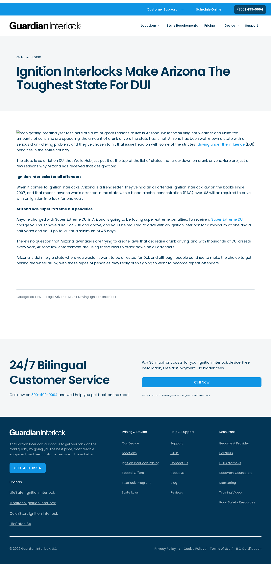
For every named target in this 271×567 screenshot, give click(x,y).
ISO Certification (248, 548)
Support (176, 443)
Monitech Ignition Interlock (33, 502)
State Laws (130, 492)
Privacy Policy (165, 548)
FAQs (174, 453)
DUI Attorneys (230, 463)
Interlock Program (136, 482)
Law (38, 297)
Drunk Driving (78, 297)
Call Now (201, 382)
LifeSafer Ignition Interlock (32, 492)
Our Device (130, 443)
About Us (177, 472)
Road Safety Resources (237, 502)
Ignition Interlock (103, 297)
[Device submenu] (238, 26)
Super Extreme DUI (227, 219)
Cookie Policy (194, 548)
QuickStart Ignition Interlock (34, 513)
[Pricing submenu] (217, 26)
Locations (129, 453)
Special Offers (133, 472)
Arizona (60, 297)
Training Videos (231, 492)
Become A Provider (234, 443)
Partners (226, 453)
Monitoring (227, 482)
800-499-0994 (44, 394)
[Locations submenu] (159, 26)
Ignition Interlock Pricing (140, 463)
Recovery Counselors (235, 472)
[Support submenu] (260, 26)
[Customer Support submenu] (183, 10)
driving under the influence (221, 144)
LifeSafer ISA (20, 523)
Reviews (176, 492)
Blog (173, 482)
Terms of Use (220, 548)
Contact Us (179, 463)
